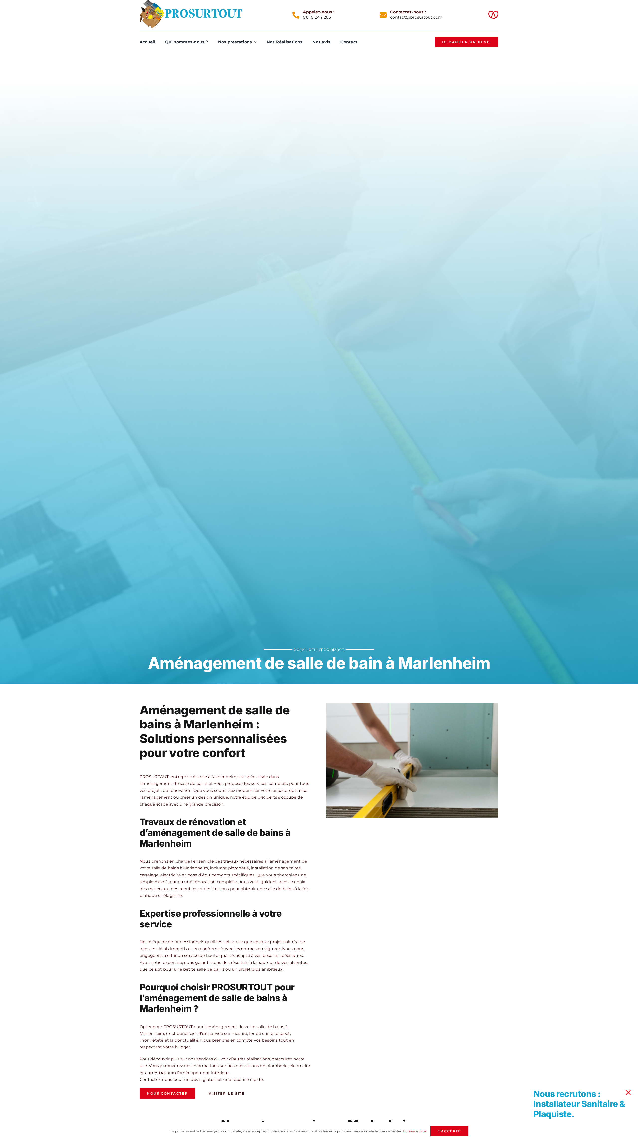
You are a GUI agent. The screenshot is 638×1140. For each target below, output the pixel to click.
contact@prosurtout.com (416, 17)
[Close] (628, 1092)
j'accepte (449, 1131)
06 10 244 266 (317, 17)
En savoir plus (414, 1131)
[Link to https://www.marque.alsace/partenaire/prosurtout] (493, 15)
